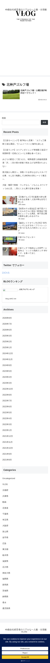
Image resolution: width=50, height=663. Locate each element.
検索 (4, 118)
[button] (45, 433)
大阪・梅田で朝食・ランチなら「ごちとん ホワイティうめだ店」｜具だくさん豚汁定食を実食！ (25, 187)
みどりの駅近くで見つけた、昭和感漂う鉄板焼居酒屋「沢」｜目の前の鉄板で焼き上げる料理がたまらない (24, 162)
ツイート (6, 272)
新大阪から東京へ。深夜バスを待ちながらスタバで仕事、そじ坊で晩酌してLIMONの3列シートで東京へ (24, 175)
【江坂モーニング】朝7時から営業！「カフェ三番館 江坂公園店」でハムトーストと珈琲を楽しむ (24, 142)
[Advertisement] (25, 50)
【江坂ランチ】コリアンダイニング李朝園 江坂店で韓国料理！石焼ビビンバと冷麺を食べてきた (25, 151)
